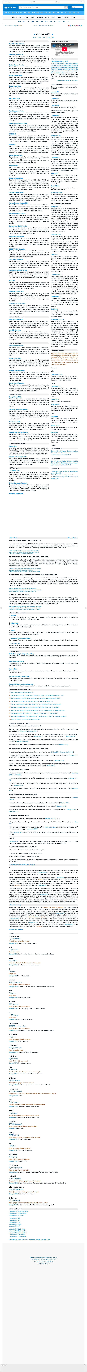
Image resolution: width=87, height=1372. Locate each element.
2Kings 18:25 (44, 894)
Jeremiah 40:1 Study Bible (17, 1229)
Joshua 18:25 (55, 399)
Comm (48, 37)
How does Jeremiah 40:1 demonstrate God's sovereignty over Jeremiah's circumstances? (37, 695)
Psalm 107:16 (55, 425)
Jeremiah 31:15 (55, 157)
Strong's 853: (13, 1074)
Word (69, 455)
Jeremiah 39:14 (14, 919)
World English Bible (15, 330)
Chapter (74, 538)
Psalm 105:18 (55, 186)
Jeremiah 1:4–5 (32, 731)
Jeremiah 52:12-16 (56, 275)
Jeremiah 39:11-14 (56, 116)
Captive (69, 451)
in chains (65, 69)
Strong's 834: (13, 954)
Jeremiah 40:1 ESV (14, 1222)
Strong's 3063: (13, 1183)
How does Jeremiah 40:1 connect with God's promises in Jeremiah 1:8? (32, 701)
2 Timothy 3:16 (23, 731)
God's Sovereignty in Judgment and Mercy (21, 654)
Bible (6, 25)
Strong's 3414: (13, 987)
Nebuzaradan (67, 65)
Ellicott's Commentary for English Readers (22, 865)
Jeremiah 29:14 (68, 924)
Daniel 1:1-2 (54, 254)
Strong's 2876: (13, 1052)
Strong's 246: (13, 1128)
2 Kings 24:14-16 (56, 207)
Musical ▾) (65, 41)
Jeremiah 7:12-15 (50, 818)
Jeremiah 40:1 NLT (14, 1220)
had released (61, 67)
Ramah (65, 455)
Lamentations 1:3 (56, 296)
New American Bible (15, 422)
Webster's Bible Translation (17, 304)
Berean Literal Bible (15, 86)
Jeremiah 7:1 (55, 92)
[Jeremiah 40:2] (85, 612)
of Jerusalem (61, 71)
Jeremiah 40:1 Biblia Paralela (17, 1231)
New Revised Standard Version (18, 432)
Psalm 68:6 (54, 416)
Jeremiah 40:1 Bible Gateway (17, 1213)
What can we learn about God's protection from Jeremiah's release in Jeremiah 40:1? (35, 698)
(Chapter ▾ (16, 41)
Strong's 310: (13, 1019)
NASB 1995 (12, 134)
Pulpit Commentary (15, 905)
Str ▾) (23, 41)
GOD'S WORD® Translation (17, 249)
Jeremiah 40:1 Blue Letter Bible (18, 1211)
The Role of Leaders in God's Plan (19, 676)
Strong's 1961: (13, 965)
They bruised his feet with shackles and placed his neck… (25, 590)
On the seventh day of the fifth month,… (21, 570)
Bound (59, 451)
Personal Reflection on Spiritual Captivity (21, 684)
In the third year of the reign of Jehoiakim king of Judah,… (25, 609)
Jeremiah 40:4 (43, 885)
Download (75, 80)
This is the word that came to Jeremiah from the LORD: (24, 552)
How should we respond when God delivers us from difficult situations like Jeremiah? (36, 704)
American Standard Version (17, 213)
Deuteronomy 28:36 (50, 827)
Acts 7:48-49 (51, 765)
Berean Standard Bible (15, 75)
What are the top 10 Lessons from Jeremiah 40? (25, 719)
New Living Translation (16, 54)
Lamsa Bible (13, 446)
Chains (58, 453)
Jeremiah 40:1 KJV (14, 1226)
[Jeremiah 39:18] (2, 612)
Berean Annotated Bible (16, 178)
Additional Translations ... (16, 493)
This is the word (57, 63)
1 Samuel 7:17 (55, 404)
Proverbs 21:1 (73, 755)
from (52, 65)
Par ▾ (20, 41)
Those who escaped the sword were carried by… (23, 591)
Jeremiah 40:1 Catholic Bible (17, 1236)
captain (74, 65)
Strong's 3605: (13, 1150)
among (71, 69)
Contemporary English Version (18, 226)
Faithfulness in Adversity (16, 661)
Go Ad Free (3, 1365)
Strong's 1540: (13, 1194)
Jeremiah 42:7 (42, 872)
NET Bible (12, 281)
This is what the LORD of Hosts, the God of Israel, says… (25, 608)
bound (60, 69)
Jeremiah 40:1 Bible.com (16, 1215)
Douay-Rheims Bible (15, 397)
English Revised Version (16, 236)
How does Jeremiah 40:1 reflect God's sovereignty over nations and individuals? (34, 713)
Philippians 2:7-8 (61, 806)
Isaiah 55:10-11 (71, 736)
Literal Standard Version (16, 346)
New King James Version (16, 111)
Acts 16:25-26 (16, 775)
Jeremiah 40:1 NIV (14, 1218)
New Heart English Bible (16, 291)
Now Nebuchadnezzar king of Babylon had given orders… (25, 568)
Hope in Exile (13, 669)
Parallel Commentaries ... (16, 929)
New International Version (16, 44)
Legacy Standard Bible (16, 155)
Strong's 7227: (13, 1041)
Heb (53, 37)
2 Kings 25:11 (55, 173)
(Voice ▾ (61, 41)
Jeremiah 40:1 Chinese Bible (17, 1233)
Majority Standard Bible (16, 319)
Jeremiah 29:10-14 (22, 741)
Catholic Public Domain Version (18, 409)
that (64, 63)
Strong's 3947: (13, 1096)
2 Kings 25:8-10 (55, 136)
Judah (53, 455)
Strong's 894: (13, 1205)
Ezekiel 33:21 (55, 309)
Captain (64, 451)
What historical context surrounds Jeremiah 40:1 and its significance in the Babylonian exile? (38, 710)
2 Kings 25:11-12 (56, 752)
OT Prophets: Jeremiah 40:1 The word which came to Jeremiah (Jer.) (29, 1239)
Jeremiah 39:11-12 (67, 752)
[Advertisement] (44, 524)
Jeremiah (10, 25)
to (71, 63)
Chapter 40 (16, 25)
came (68, 63)
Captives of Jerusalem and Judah (20, 638)
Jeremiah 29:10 (32, 829)
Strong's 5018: (13, 1030)
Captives (75, 451)
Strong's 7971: (13, 1063)
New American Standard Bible (18, 123)
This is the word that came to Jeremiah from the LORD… (24, 550)
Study (43, 37)
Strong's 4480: (13, 997)
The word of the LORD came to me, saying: (21, 553)
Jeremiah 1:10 (18, 785)
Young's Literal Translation (17, 370)
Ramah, (71, 67)
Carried (53, 453)
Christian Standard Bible (16, 192)
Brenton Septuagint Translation (18, 483)
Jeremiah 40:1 (18, 832)
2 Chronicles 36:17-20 (57, 319)
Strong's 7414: (13, 1085)
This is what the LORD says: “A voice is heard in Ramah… (25, 571)
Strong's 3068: (13, 1008)
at (68, 67)
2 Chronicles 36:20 (56, 193)
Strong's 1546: (13, 1161)
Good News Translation (16, 259)
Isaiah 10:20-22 (13, 811)
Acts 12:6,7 (54, 432)
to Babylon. (62, 73)
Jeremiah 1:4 (55, 105)
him (66, 67)
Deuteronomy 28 (38, 736)
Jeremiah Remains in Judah (59, 61)
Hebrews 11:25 (64, 803)
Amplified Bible (13, 166)
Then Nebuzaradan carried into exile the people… (23, 588)
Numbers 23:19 (63, 744)
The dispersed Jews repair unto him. (63, 475)
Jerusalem (75, 453)
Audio (34, 37)
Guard (62, 453)
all (74, 69)
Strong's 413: (13, 976)
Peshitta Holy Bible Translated (18, 457)
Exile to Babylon (15, 644)
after (61, 65)
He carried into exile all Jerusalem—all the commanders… (25, 606)
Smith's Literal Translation (16, 383)
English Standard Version (16, 65)
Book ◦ (70, 538)
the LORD (57, 65)
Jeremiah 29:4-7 (56, 234)
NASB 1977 (12, 144)
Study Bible (13, 538)
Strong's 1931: (13, 1107)
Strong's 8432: (13, 1139)
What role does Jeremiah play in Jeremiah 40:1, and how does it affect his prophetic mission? (38, 716)
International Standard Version (18, 270)
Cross (39, 37)
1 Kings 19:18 (71, 809)
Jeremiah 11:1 (55, 99)
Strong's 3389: (13, 1172)
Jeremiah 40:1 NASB (15, 1224)
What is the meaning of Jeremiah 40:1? (22, 692)
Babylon (53, 451)
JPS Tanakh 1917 (14, 470)
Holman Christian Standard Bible (18, 203)
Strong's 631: (13, 1117)
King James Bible (14, 98)
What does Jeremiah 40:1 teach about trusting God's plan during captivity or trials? (35, 707)
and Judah (68, 71)
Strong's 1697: (13, 943)
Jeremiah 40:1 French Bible (17, 1235)
